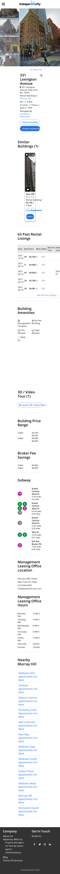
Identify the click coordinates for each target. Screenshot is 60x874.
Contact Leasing (30, 216)
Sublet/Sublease (13, 852)
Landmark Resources (25, 115)
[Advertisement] (24, 86)
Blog (5, 857)
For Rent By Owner (14, 845)
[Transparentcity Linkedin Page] (49, 844)
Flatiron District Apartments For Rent (27, 701)
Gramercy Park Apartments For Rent (27, 713)
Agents (8, 849)
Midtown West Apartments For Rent (27, 787)
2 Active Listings (32, 210)
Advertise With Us (12, 839)
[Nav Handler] (3, 4)
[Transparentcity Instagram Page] (44, 844)
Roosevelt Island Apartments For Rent (28, 811)
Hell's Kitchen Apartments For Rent (27, 725)
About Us (8, 836)
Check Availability (30, 122)
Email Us (36, 836)
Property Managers (14, 842)
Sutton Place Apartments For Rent (27, 774)
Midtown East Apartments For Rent (27, 750)
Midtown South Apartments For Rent (27, 762)
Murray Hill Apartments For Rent (27, 799)
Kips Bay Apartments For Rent (27, 738)
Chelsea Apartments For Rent (27, 689)
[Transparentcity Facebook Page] (34, 844)
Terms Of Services (13, 860)
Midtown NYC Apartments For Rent (27, 676)
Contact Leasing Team (31, 128)
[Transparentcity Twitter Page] (39, 844)
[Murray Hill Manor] (30, 174)
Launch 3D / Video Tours (31, 405)
